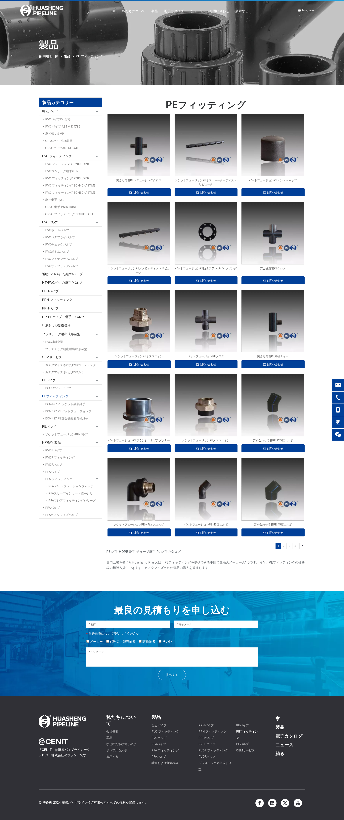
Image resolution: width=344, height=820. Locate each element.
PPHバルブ (50, 308)
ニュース (196, 11)
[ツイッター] (285, 803)
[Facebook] (259, 803)
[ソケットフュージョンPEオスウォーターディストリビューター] (206, 144)
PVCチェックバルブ (58, 244)
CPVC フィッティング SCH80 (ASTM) (71, 214)
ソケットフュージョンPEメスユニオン (206, 440)
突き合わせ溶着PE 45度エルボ (273, 524)
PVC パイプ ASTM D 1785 (62, 126)
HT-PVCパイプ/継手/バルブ (62, 283)
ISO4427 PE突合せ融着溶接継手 (66, 418)
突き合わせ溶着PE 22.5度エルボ (273, 440)
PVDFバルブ (53, 464)
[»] (302, 546)
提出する (172, 675)
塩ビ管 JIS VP (54, 134)
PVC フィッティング (57, 156)
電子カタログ (174, 11)
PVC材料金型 (54, 342)
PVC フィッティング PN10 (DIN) (67, 164)
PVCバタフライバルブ (60, 237)
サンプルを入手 (116, 750)
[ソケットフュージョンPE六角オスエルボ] (139, 488)
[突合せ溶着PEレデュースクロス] (139, 144)
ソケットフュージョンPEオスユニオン (139, 356)
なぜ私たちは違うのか (121, 744)
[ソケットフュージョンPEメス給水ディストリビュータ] (139, 232)
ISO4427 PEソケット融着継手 (65, 404)
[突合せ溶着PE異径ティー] (272, 320)
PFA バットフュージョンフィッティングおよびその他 (75, 486)
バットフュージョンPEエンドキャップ (273, 180)
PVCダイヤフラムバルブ (61, 259)
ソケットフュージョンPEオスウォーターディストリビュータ (206, 182)
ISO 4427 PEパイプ (58, 388)
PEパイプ (49, 380)
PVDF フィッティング (60, 457)
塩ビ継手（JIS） (56, 200)
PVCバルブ (50, 222)
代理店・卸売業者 (122, 641)
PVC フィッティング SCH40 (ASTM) (70, 185)
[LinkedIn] (272, 803)
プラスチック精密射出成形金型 (66, 349)
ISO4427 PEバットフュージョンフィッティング (73, 411)
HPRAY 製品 (51, 442)
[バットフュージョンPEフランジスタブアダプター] (139, 405)
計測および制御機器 (56, 325)
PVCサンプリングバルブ (61, 266)
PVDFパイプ (53, 450)
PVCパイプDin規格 (57, 119)
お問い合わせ (219, 11)
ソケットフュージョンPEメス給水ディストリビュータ (139, 270)
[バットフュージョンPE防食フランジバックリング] (206, 232)
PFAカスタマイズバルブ (61, 515)
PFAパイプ (52, 472)
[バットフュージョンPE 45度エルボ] (206, 488)
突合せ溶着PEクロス (273, 268)
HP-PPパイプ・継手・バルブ (63, 317)
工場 (109, 737)
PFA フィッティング (58, 479)
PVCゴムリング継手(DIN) (62, 171)
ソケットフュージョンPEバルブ (66, 434)
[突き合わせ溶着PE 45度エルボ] (272, 488)
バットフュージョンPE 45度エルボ (206, 524)
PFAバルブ (52, 508)
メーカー (96, 641)
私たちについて (133, 11)
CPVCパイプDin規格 (59, 141)
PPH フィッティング (57, 300)
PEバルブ (49, 426)
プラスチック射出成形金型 (61, 334)
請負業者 (148, 641)
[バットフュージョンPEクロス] (206, 320)
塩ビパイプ (50, 111)
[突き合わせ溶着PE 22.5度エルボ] (272, 405)
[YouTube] (298, 803)
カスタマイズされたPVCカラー (66, 372)
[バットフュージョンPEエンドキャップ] (272, 144)
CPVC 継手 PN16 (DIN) (60, 207)
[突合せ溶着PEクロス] (272, 232)
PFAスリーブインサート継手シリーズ (73, 493)
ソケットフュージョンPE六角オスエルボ (138, 524)
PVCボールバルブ (57, 230)
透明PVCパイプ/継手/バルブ (62, 274)
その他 (166, 641)
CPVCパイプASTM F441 (61, 148)
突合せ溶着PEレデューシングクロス (138, 180)
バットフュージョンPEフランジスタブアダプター (139, 440)
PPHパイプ (50, 291)
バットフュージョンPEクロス (205, 356)
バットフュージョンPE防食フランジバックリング (206, 268)
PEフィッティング (55, 396)
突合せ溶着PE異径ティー (272, 356)
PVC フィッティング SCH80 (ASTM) (70, 192)
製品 (154, 11)
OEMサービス (52, 357)
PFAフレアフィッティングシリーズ (72, 500)
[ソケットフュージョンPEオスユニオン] (139, 320)
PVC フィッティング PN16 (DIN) (67, 178)
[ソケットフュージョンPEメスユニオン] (206, 405)
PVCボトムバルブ (57, 251)
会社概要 (112, 731)
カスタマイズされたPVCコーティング (70, 365)
